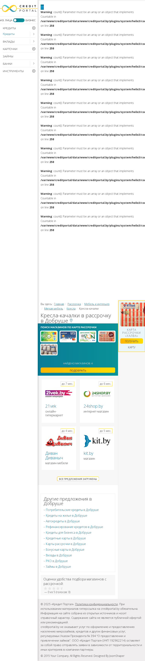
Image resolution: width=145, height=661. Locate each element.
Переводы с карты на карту (74, 292)
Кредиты (9, 34)
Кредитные (118, 260)
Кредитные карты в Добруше (66, 538)
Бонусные (60, 268)
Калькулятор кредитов (71, 284)
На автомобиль (65, 245)
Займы (8, 56)
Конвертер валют (120, 284)
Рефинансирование (110, 245)
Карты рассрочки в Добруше (66, 544)
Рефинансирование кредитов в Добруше (74, 527)
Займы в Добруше (58, 566)
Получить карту (131, 341)
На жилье (124, 237)
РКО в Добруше (57, 561)
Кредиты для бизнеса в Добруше (68, 532)
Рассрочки (91, 268)
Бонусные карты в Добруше (65, 549)
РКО (54, 276)
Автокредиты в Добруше (63, 521)
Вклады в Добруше (59, 555)
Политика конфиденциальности (96, 604)
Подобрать (78, 370)
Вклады (9, 41)
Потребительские (87, 237)
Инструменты (107, 276)
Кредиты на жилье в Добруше (66, 515)
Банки (7, 64)
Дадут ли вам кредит (99, 253)
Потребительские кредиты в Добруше (72, 510)
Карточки (87, 260)
